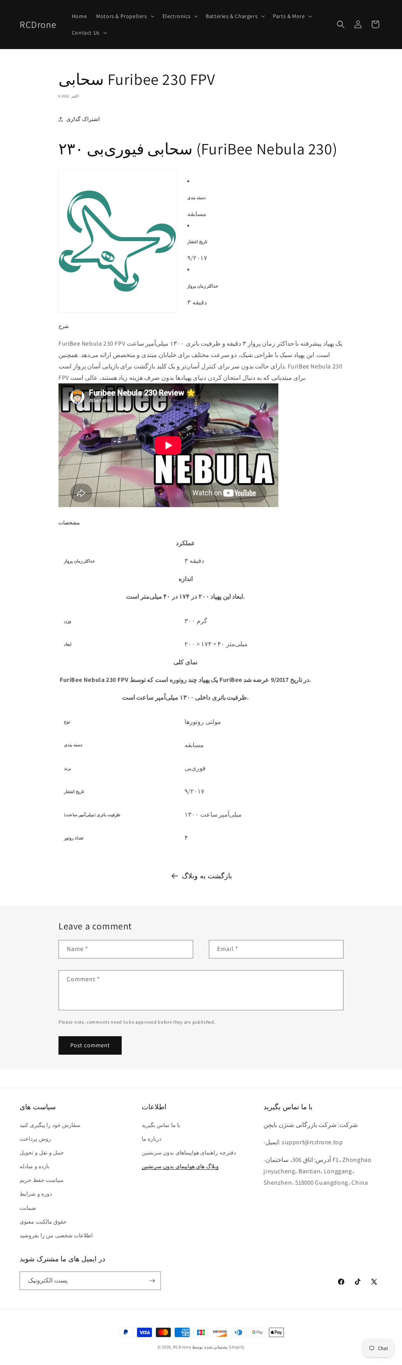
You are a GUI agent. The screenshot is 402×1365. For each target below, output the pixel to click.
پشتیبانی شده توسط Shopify (218, 1347)
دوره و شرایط (36, 1193)
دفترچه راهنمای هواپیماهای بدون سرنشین (189, 1152)
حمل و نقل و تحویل (42, 1152)
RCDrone (182, 1347)
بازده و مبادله (34, 1166)
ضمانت (28, 1207)
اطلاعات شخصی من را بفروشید (56, 1235)
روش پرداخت (35, 1138)
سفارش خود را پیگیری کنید (50, 1125)
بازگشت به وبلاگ (207, 875)
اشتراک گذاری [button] (83, 119)
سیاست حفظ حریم (42, 1180)
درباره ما (152, 1138)
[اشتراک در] (152, 1281)
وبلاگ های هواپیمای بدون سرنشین (180, 1166)
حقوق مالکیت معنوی (43, 1221)
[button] (124, 16)
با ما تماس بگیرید (161, 1125)
